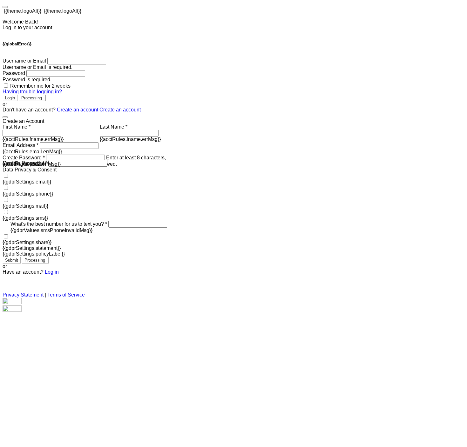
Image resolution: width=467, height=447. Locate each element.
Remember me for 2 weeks (40, 86)
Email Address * (20, 145)
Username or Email (24, 60)
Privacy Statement (23, 294)
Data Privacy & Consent (30, 169)
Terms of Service (66, 294)
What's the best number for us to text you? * (58, 224)
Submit (11, 260)
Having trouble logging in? (32, 91)
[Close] (5, 117)
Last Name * (113, 127)
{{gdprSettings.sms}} (25, 218)
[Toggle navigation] (5, 7)
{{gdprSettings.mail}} (25, 206)
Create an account (77, 109)
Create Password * (24, 157)
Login (10, 98)
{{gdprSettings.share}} (27, 242)
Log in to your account (27, 27)
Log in (52, 272)
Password (14, 73)
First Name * (16, 127)
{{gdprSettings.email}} (27, 181)
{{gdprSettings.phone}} (28, 194)
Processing (32, 98)
